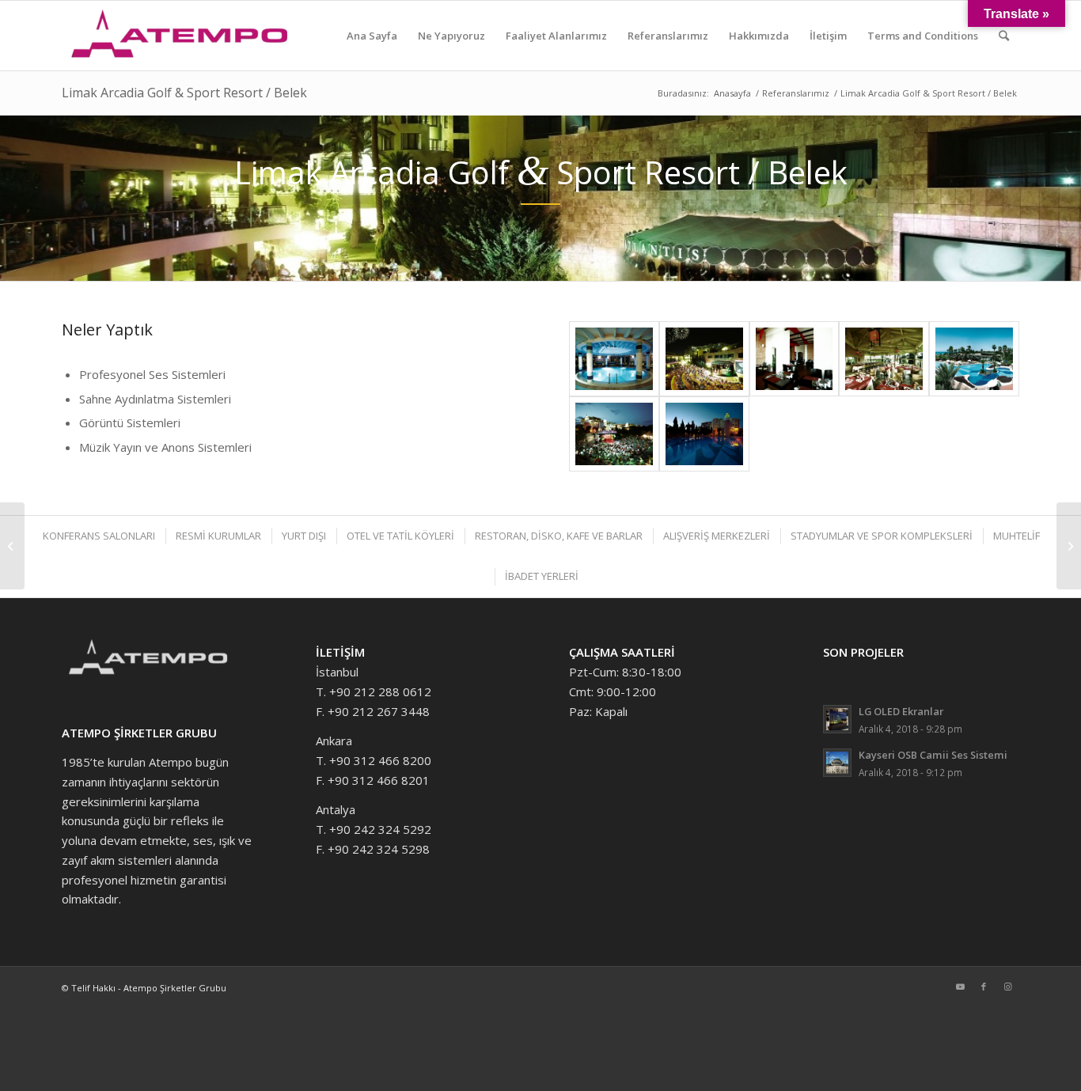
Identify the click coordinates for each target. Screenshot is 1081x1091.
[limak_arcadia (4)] (884, 358)
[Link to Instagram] (1007, 986)
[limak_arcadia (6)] (704, 358)
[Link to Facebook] (984, 986)
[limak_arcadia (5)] (794, 358)
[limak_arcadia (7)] (614, 358)
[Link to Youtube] (960, 986)
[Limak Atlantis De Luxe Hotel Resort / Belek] (12, 545)
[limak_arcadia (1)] (704, 434)
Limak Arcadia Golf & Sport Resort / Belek (184, 92)
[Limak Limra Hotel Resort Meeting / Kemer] (1068, 545)
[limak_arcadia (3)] (974, 358)
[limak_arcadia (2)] (614, 434)
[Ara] (1003, 35)
